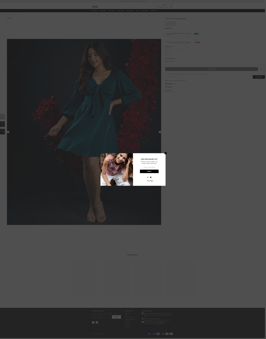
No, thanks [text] (150, 180)
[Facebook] (147, 177)
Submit (149, 171)
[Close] (166, 153)
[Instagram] (150, 177)
